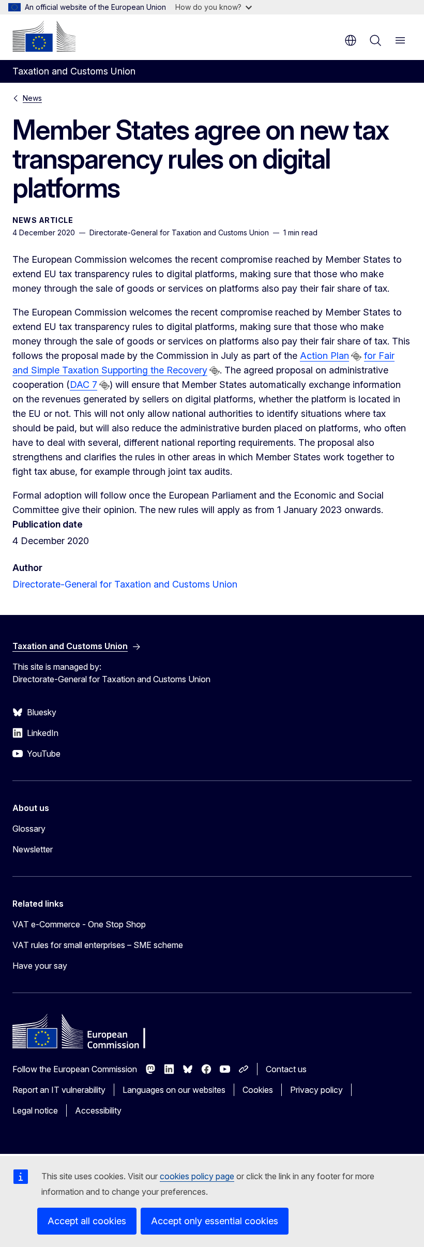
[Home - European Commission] (43, 36)
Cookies (258, 1090)
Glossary (29, 828)
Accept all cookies (87, 1220)
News (32, 98)
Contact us (286, 1069)
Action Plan (324, 355)
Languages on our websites (174, 1090)
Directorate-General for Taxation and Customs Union (124, 584)
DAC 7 (83, 384)
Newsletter (32, 849)
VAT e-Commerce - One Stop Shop (79, 924)
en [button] (350, 40)
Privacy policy (316, 1090)
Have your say (39, 965)
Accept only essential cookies (214, 1220)
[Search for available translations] (356, 356)
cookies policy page (197, 1176)
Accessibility (98, 1110)
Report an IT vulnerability (58, 1090)
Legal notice (35, 1110)
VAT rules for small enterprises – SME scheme (97, 945)
